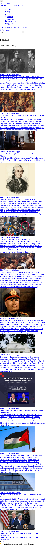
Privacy (24, 28)
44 (7, 542)
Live (7, 14)
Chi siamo (5, 28)
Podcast (10, 17)
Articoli (8, 9)
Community (11, 21)
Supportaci (9, 24)
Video (9, 12)
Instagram (9, 19)
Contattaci (15, 28)
